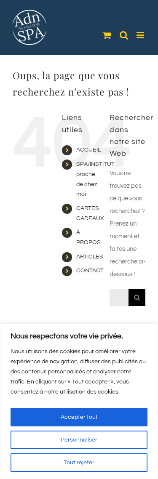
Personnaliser (79, 440)
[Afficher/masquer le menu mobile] (141, 35)
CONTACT (90, 271)
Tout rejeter (79, 463)
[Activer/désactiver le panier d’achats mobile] (107, 35)
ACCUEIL (88, 150)
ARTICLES (89, 257)
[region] (79, 401)
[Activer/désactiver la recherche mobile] (124, 35)
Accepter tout (79, 417)
